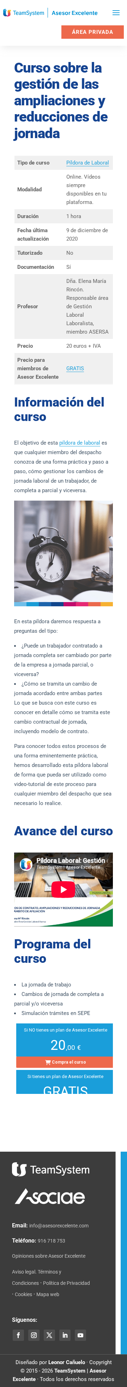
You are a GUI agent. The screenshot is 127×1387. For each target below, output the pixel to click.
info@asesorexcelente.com (59, 1225)
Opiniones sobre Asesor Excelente (48, 1256)
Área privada (92, 32)
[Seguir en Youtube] (80, 1335)
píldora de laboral (79, 443)
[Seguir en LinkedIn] (65, 1335)
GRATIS (75, 368)
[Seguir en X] (49, 1335)
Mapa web (47, 1294)
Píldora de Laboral (87, 163)
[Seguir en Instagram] (34, 1335)
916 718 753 (51, 1241)
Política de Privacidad (66, 1283)
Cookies (23, 1294)
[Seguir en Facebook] (18, 1335)
